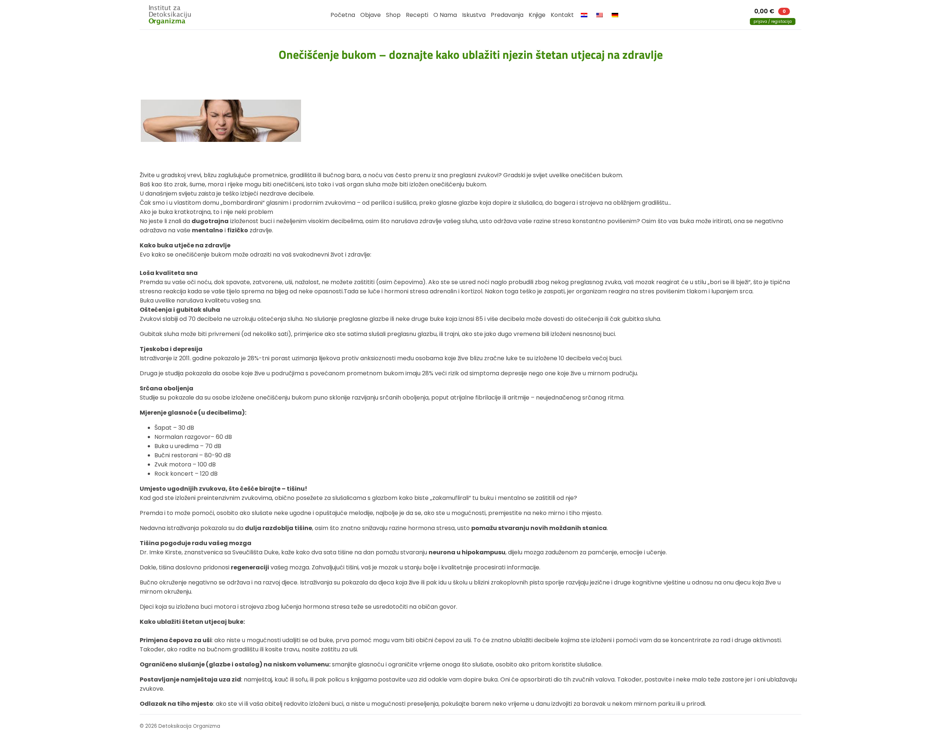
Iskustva (474, 15)
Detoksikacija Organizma (173, 15)
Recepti (417, 15)
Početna (342, 15)
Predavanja (507, 15)
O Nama (445, 15)
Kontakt (562, 15)
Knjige (537, 15)
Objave (370, 15)
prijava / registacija (773, 21)
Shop (393, 15)
